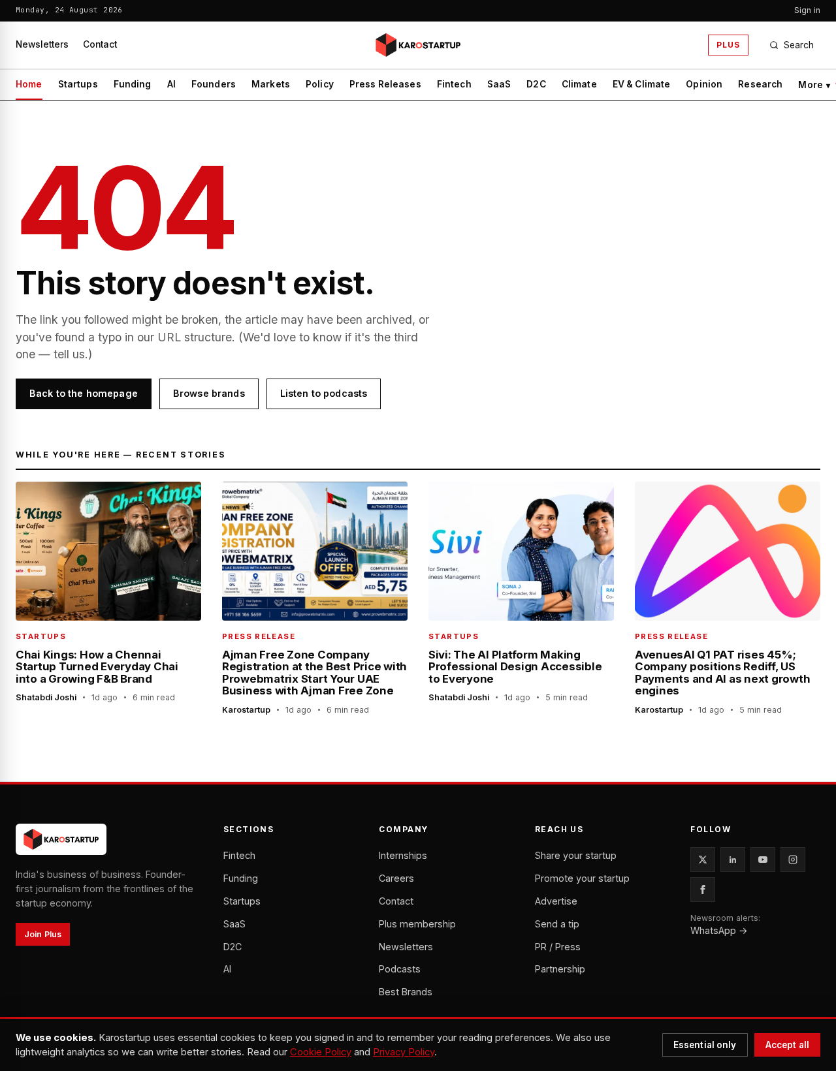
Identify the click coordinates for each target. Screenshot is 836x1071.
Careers (396, 878)
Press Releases (385, 84)
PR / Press (558, 946)
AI (171, 84)
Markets (270, 84)
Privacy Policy (403, 1052)
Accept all (787, 1045)
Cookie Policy (320, 1052)
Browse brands (209, 393)
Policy (320, 84)
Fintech (454, 84)
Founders (213, 84)
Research (760, 84)
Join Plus (42, 934)
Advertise (556, 901)
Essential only (705, 1045)
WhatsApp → (719, 930)
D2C (535, 84)
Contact (100, 44)
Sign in (807, 10)
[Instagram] (792, 859)
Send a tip (557, 923)
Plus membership (417, 923)
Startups (78, 84)
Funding (133, 84)
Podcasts (400, 968)
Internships (403, 855)
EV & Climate (642, 84)
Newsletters (42, 44)
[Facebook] (702, 889)
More (814, 85)
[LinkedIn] (732, 859)
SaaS (499, 84)
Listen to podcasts (324, 393)
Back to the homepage (83, 393)
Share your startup (576, 855)
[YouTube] (762, 859)
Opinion (704, 84)
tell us (69, 354)
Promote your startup (582, 878)
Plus (728, 45)
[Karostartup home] (418, 45)
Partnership (560, 968)
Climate (579, 84)
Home (29, 84)
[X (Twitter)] (702, 859)
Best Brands (405, 991)
